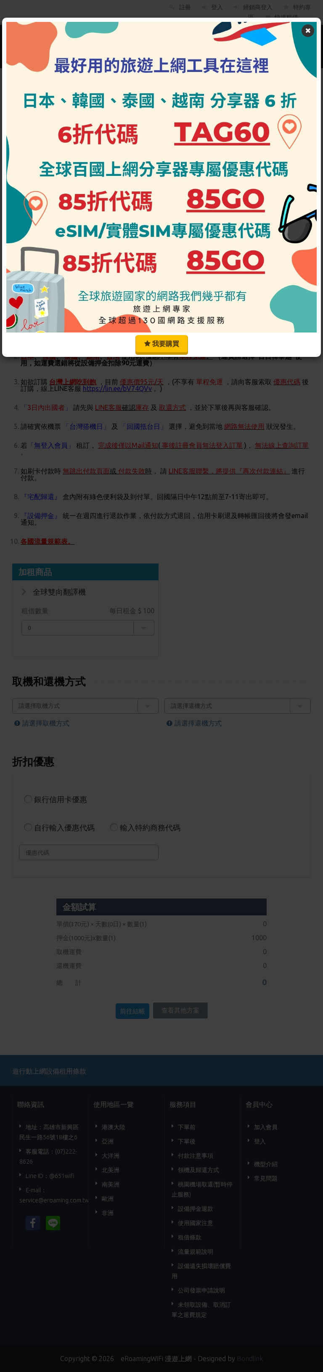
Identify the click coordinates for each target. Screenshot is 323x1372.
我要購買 (165, 343)
